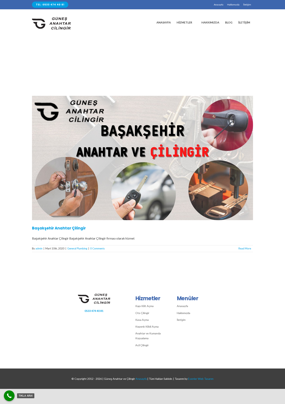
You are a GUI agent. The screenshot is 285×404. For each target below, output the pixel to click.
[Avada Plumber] (55, 18)
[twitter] (96, 317)
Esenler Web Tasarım (200, 378)
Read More (244, 248)
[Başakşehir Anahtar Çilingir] (142, 158)
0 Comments (97, 248)
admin (38, 248)
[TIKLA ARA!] (9, 395)
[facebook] (90, 317)
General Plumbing (77, 248)
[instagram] (102, 317)
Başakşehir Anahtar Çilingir (59, 228)
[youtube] (114, 317)
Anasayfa (141, 378)
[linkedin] (108, 317)
